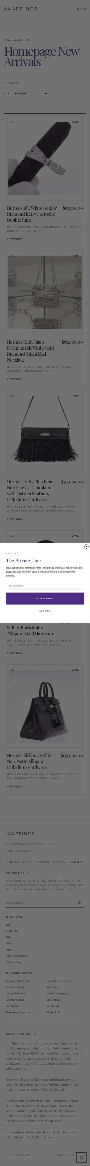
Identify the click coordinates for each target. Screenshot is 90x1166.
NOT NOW (45, 611)
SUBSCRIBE (45, 598)
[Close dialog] (86, 546)
